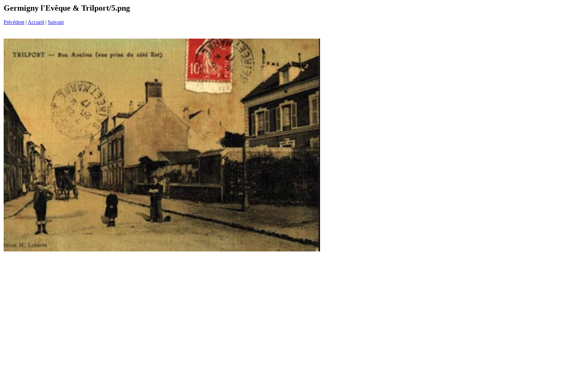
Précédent (14, 22)
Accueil (36, 22)
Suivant (56, 22)
